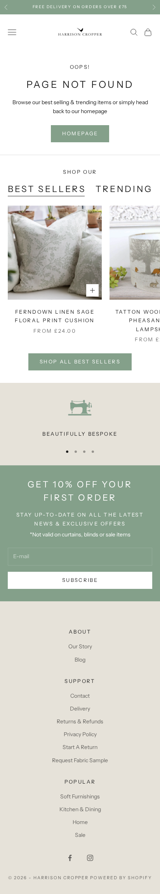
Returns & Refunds (80, 721)
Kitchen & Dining (80, 809)
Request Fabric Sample (80, 760)
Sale (80, 834)
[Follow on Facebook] (70, 858)
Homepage (80, 133)
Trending (124, 188)
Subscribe (80, 580)
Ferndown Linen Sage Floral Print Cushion (55, 316)
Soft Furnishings (80, 796)
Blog (80, 659)
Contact (80, 695)
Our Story (80, 646)
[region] (80, 416)
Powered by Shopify (121, 877)
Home (80, 822)
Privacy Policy (80, 734)
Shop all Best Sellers (80, 361)
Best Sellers (47, 188)
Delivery (80, 708)
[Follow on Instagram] (90, 858)
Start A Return (80, 747)
